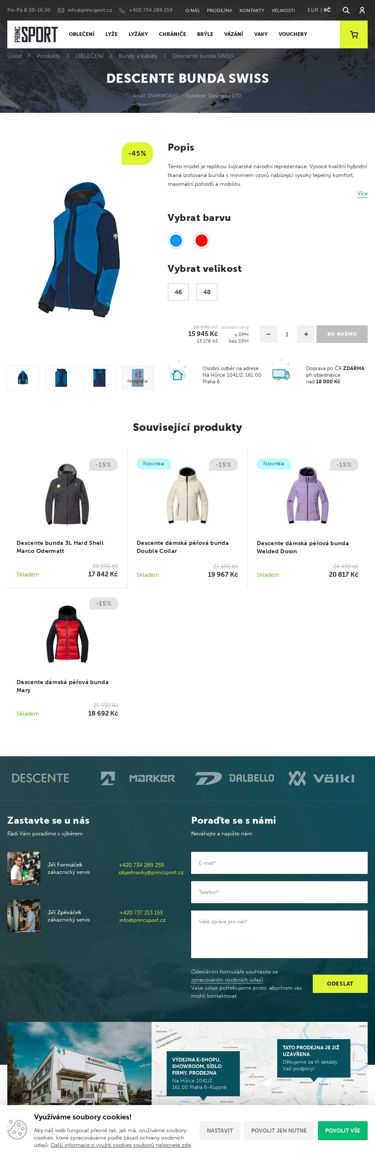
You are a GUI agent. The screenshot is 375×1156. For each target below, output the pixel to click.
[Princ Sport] (36, 35)
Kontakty (252, 10)
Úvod (14, 55)
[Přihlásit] (362, 10)
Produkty (48, 55)
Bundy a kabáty (138, 55)
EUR (313, 10)
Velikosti (283, 10)
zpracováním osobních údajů (227, 979)
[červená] (201, 240)
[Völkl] (328, 778)
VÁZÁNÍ (233, 34)
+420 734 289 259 (150, 10)
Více (362, 193)
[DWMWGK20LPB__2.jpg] (23, 378)
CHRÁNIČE (172, 34)
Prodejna (219, 10)
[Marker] (140, 779)
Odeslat (340, 983)
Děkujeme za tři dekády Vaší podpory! (311, 1058)
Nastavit (220, 1130)
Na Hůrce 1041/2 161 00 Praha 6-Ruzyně (199, 1073)
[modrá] (176, 240)
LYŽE (111, 34)
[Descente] (46, 778)
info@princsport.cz (90, 10)
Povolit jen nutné (279, 1130)
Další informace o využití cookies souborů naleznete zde (121, 1145)
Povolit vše (342, 1130)
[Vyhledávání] (345, 10)
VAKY (261, 34)
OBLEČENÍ (81, 34)
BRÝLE (205, 34)
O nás (192, 10)
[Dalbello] (234, 778)
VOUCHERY (293, 34)
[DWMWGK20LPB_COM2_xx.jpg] (99, 378)
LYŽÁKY (138, 34)
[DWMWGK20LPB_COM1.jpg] (61, 378)
